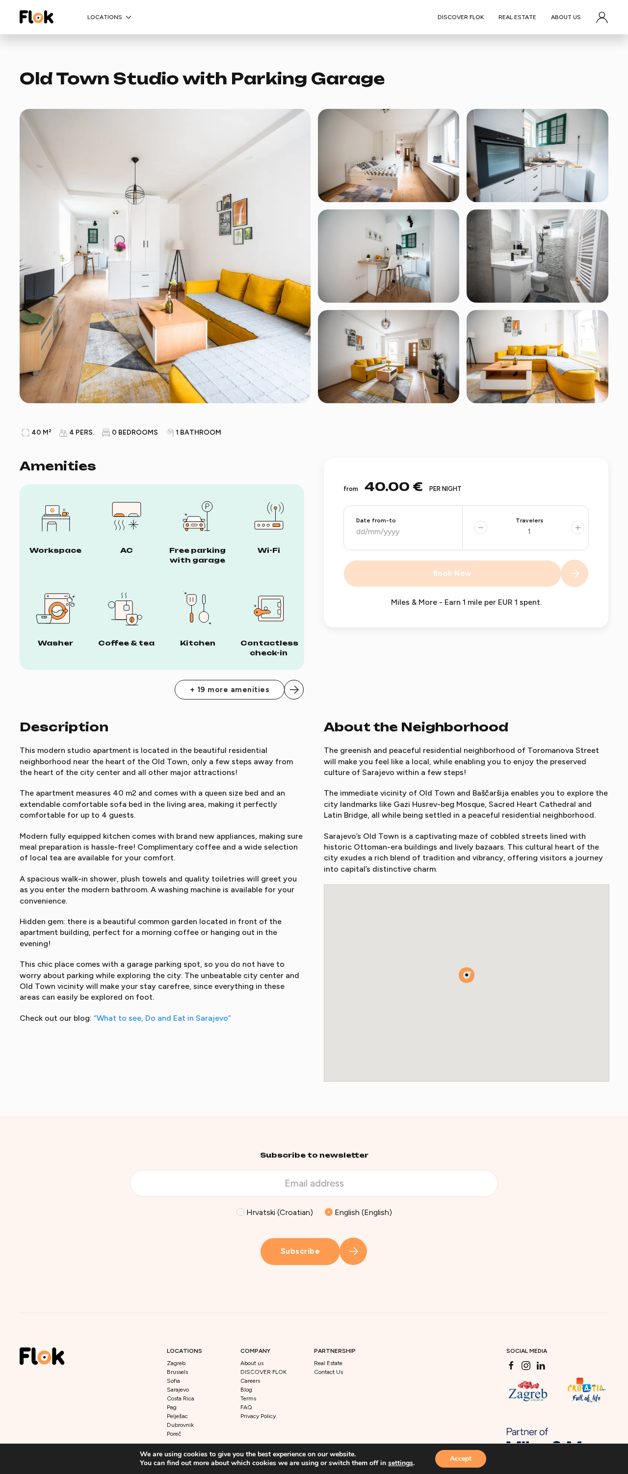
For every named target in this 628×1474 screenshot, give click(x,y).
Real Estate (517, 17)
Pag (172, 1407)
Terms (248, 1398)
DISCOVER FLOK (461, 17)
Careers (250, 1380)
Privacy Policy (258, 1416)
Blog (246, 1389)
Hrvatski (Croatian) (278, 1212)
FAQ (246, 1407)
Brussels (177, 1372)
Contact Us (328, 1372)
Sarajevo (178, 1389)
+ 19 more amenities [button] (230, 689)
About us (566, 17)
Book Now (452, 573)
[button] (602, 17)
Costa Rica (180, 1398)
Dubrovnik (180, 1425)
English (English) (362, 1212)
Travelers (529, 520)
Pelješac (177, 1416)
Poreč (174, 1433)
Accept (460, 1458)
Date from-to (376, 520)
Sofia (173, 1380)
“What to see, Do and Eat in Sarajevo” (162, 1018)
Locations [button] (104, 17)
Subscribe (300, 1251)
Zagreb (176, 1363)
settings (400, 1463)
